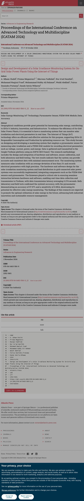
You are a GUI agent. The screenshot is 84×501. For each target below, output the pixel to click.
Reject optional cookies (26, 496)
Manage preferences (9, 490)
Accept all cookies (9, 496)
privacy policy (13, 486)
